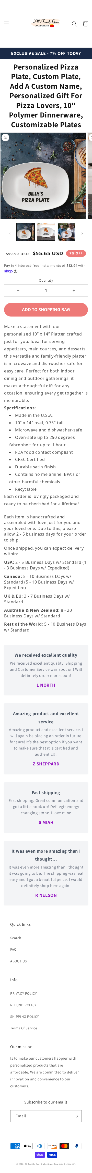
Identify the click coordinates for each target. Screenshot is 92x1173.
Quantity (46, 280)
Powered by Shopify (65, 1163)
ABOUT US (18, 961)
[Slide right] (82, 233)
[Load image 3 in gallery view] (66, 232)
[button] (6, 23)
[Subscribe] (76, 1116)
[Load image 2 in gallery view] (46, 232)
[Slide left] (9, 233)
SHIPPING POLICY (24, 1016)
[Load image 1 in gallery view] (25, 232)
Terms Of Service (23, 1028)
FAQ (13, 949)
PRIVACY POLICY (23, 993)
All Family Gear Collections (39, 1163)
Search (15, 937)
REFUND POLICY (23, 1005)
